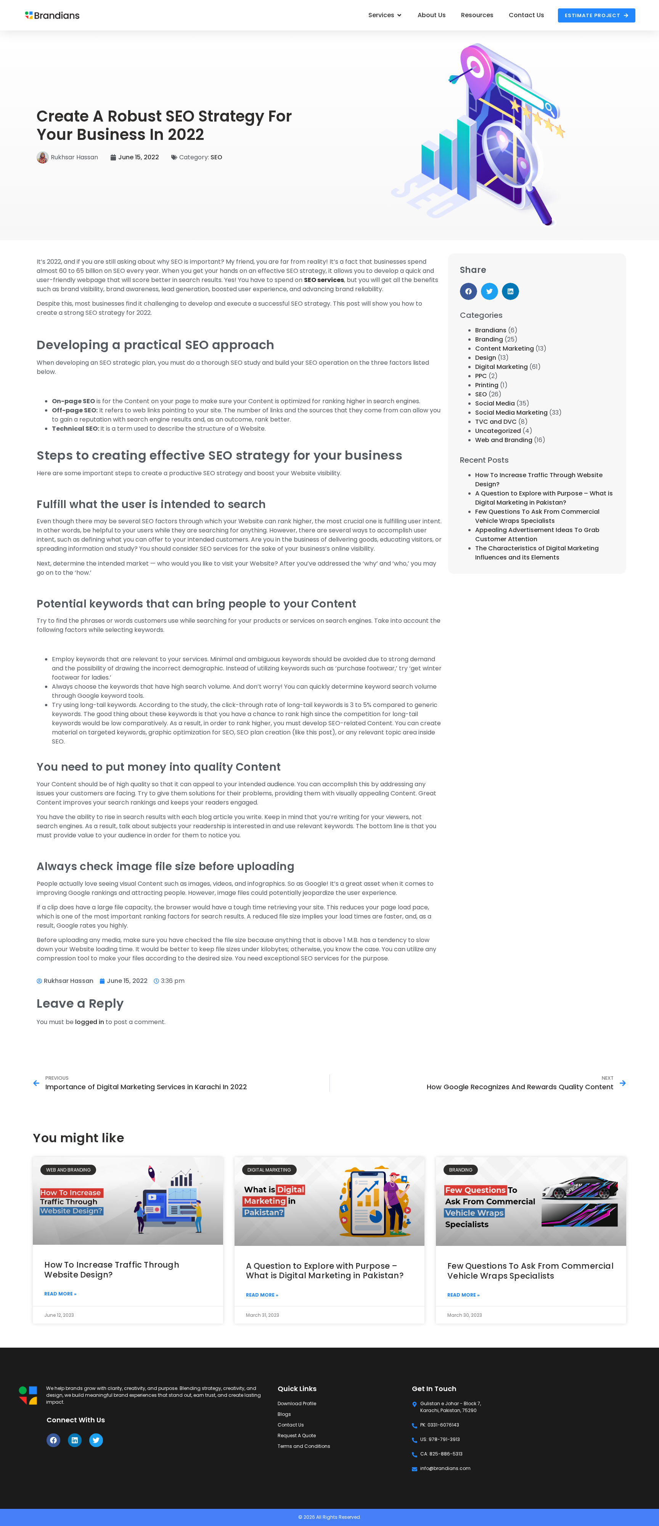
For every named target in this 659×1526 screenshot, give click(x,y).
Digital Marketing (501, 366)
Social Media (495, 403)
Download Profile (297, 1403)
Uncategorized (498, 430)
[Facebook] (53, 1440)
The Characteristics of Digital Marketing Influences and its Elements (537, 553)
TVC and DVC (496, 421)
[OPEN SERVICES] (399, 15)
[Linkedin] (75, 1440)
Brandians (490, 330)
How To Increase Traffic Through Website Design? (111, 1269)
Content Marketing (504, 348)
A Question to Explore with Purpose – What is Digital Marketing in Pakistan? (544, 498)
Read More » (60, 1293)
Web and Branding (503, 440)
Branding (489, 339)
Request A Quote (297, 1435)
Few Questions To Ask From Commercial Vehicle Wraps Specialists (537, 516)
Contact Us (291, 1425)
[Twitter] (96, 1440)
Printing (486, 385)
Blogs (284, 1414)
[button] (468, 291)
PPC (481, 376)
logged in (89, 1022)
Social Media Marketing (511, 412)
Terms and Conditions (304, 1446)
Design (485, 357)
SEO (216, 157)
